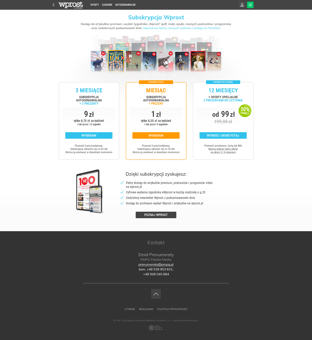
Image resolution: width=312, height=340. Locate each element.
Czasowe (107, 4)
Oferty (95, 4)
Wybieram (89, 135)
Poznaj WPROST (156, 215)
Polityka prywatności (172, 309)
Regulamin (146, 309)
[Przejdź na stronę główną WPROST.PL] (53, 5)
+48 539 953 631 (160, 269)
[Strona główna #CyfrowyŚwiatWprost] (70, 5)
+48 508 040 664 (156, 274)
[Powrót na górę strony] (156, 294)
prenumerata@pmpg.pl (156, 264)
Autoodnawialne (125, 4)
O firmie (130, 309)
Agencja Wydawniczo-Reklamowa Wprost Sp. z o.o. (149, 320)
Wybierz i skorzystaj (223, 135)
